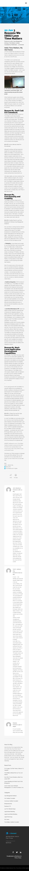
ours (6, 423)
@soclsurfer (8, 466)
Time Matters (7, 59)
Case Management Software (10, 795)
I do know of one (9, 366)
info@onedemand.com (10, 841)
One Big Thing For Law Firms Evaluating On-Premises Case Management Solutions (13, 222)
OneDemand (14, 44)
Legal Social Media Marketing (10, 814)
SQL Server (6, 819)
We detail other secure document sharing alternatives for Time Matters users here (14, 275)
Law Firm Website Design (10, 808)
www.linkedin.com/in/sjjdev (11, 468)
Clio (16, 203)
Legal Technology (8, 816)
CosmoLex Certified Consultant (11, 801)
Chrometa (18, 322)
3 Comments (21, 44)
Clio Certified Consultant (9, 798)
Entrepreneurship (8, 803)
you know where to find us (13, 458)
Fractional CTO (7, 806)
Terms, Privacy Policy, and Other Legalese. (21, 868)
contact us (6, 188)
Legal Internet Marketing (9, 811)
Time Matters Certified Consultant (11, 822)
